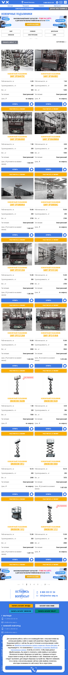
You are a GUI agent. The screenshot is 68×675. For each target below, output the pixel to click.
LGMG (54, 35)
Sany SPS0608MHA (50, 138)
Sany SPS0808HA (17, 203)
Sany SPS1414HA (50, 334)
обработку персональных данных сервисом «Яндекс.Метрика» (36, 645)
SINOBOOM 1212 (50, 528)
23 (45, 584)
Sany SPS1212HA (17, 334)
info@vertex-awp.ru (49, 595)
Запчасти (57, 6)
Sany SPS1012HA (17, 269)
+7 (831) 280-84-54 (11, 629)
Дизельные (54, 31)
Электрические (32, 35)
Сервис (41, 6)
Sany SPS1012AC (50, 269)
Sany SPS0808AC (50, 203)
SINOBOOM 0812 (17, 462)
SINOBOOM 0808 (50, 462)
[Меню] (65, 2)
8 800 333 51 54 (47, 592)
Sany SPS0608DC (50, 75)
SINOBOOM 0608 (50, 399)
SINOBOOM (11, 35)
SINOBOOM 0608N (17, 399)
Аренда (10, 6)
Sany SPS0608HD (17, 138)
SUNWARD (32, 31)
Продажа (26, 6)
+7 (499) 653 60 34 (11, 619)
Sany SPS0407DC (17, 75)
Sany (10, 31)
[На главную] (7, 2)
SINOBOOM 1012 (17, 528)
